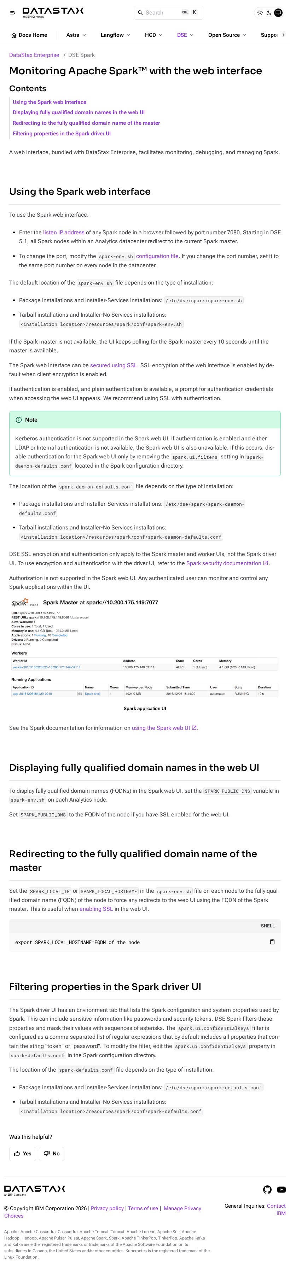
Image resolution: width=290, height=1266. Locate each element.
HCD (154, 35)
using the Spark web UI (161, 728)
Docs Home (28, 35)
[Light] (260, 12)
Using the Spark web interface (49, 102)
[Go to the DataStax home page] (34, 1190)
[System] (278, 12)
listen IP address (64, 232)
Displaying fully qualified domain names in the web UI (79, 113)
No (52, 1153)
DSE (186, 35)
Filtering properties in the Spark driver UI (62, 134)
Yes (22, 1153)
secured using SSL (113, 365)
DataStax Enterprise (34, 55)
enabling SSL (96, 908)
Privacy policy (107, 1209)
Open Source (228, 35)
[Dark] (269, 12)
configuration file (138, 256)
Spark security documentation (223, 563)
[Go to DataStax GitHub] (267, 1189)
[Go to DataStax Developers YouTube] (281, 1189)
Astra (76, 35)
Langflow (116, 35)
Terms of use (143, 1209)
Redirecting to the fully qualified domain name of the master (86, 123)
